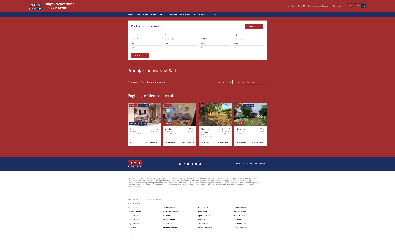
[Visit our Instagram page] (184, 164)
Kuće (138, 14)
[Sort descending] (230, 82)
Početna (291, 6)
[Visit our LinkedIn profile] (196, 164)
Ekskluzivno (172, 14)
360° (213, 14)
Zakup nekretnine (170, 227)
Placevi (153, 14)
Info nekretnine (240, 207)
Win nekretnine (240, 215)
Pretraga (137, 55)
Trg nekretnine (168, 223)
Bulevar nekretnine (170, 211)
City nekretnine (169, 207)
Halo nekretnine (240, 211)
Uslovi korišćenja (260, 164)
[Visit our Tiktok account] (200, 164)
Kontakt (301, 6)
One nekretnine (240, 223)
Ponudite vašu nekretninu (318, 6)
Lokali (145, 14)
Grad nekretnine (134, 207)
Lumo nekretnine (240, 227)
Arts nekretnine (204, 223)
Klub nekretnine (134, 215)
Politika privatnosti (244, 164)
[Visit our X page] (192, 164)
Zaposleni (337, 6)
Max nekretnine (240, 219)
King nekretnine (134, 223)
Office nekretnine (205, 211)
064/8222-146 (63, 8)
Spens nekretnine (205, 215)
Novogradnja (203, 14)
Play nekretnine (204, 219)
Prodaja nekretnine (205, 227)
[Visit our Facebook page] (180, 164)
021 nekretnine (204, 207)
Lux (194, 14)
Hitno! (162, 14)
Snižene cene (185, 14)
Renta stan (132, 227)
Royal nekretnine (134, 211)
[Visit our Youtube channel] (188, 164)
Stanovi (130, 14)
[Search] (363, 6)
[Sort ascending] (227, 82)
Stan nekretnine (134, 219)
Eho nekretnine (169, 215)
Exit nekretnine (169, 219)
